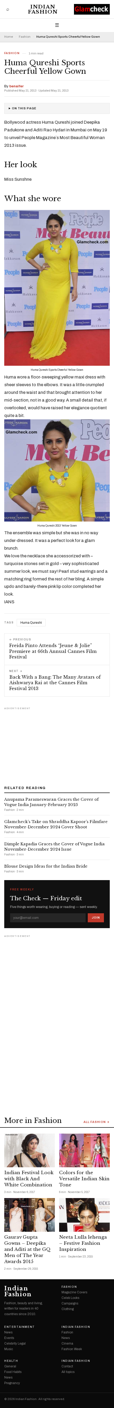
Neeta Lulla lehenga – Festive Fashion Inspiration (83, 1243)
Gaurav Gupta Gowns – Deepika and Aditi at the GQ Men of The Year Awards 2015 (27, 1249)
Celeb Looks (70, 1297)
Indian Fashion (43, 9)
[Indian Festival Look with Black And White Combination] (29, 1150)
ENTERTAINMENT (19, 1327)
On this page (24, 108)
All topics (68, 1371)
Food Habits (12, 1371)
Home (8, 36)
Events (9, 1338)
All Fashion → (97, 1122)
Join (96, 917)
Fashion (24, 36)
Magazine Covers (74, 1292)
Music (8, 1349)
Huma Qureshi (31, 623)
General (10, 1366)
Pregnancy (12, 1383)
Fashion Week (72, 1349)
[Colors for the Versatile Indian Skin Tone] (84, 1150)
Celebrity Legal (15, 1343)
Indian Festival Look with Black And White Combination (29, 1179)
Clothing (68, 1309)
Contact (67, 1366)
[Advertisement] (57, 744)
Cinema (67, 1343)
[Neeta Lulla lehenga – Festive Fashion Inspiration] (84, 1215)
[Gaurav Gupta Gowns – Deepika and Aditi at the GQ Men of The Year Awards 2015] (29, 1215)
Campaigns (70, 1303)
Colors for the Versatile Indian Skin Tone (84, 1179)
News (8, 1332)
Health (11, 1361)
